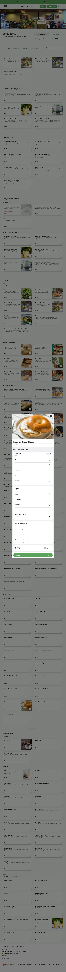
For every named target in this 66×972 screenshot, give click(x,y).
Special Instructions (21, 524)
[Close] (51, 416)
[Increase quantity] (50, 548)
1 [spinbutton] (47, 548)
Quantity (17, 548)
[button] (33, 426)
